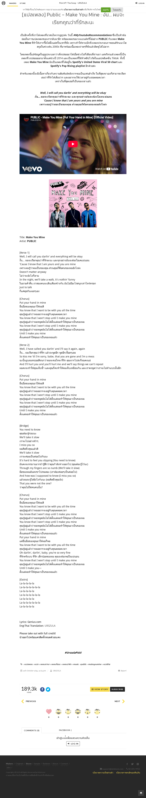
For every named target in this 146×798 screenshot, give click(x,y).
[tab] (32, 730)
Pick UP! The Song (67, 3)
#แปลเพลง (28, 664)
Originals (20, 763)
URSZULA (82, 3)
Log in (74, 743)
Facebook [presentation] (65, 731)
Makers (12, 3)
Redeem (46, 763)
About (55, 763)
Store (23, 3)
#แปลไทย (106, 664)
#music (75, 664)
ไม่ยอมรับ (117, 10)
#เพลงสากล (44, 664)
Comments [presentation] (31, 730)
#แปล (36, 664)
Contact (64, 763)
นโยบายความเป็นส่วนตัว (74, 9)
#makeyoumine (95, 664)
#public (83, 664)
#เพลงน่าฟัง (66, 664)
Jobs (8, 767)
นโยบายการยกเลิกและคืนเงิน (128, 772)
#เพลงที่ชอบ (55, 664)
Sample (37, 763)
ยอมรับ (106, 10)
